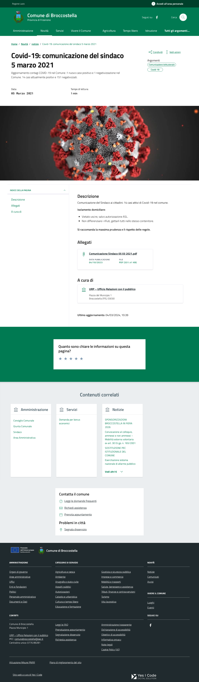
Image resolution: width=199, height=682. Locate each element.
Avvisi (150, 582)
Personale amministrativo (22, 597)
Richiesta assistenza (65, 639)
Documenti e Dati (18, 601)
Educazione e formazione (68, 606)
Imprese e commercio (112, 577)
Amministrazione (23, 31)
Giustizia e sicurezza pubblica (116, 572)
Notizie (151, 572)
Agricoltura (109, 31)
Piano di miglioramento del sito (65, 662)
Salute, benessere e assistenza (117, 587)
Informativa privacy (111, 639)
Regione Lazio (18, 3)
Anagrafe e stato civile (67, 582)
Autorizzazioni (62, 592)
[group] (30, 442)
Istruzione (151, 31)
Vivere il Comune (81, 31)
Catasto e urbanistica (66, 597)
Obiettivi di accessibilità (113, 634)
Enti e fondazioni (18, 587)
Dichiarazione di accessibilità (115, 629)
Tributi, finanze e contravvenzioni (118, 592)
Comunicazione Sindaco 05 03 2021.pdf (113, 254)
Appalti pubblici (63, 587)
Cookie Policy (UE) (110, 649)
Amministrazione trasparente (116, 625)
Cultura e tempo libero (66, 601)
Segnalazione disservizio (67, 634)
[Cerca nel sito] (183, 17)
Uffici (11, 582)
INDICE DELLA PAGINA (20, 190)
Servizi (60, 31)
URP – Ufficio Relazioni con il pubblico (112, 289)
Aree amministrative (19, 577)
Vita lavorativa (108, 601)
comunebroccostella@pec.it (29, 639)
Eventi (150, 607)
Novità (44, 31)
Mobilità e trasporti (111, 582)
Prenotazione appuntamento (70, 629)
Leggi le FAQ (61, 625)
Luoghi (150, 602)
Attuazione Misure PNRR (22, 662)
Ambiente (60, 577)
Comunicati (153, 577)
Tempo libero (130, 31)
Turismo (105, 597)
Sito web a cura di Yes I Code (27, 675)
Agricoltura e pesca (65, 572)
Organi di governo (18, 572)
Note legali (107, 644)
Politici (12, 592)
